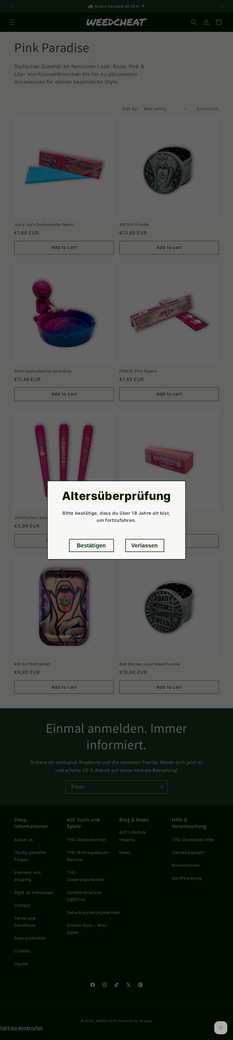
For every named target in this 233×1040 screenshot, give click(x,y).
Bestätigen (91, 545)
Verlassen (144, 545)
